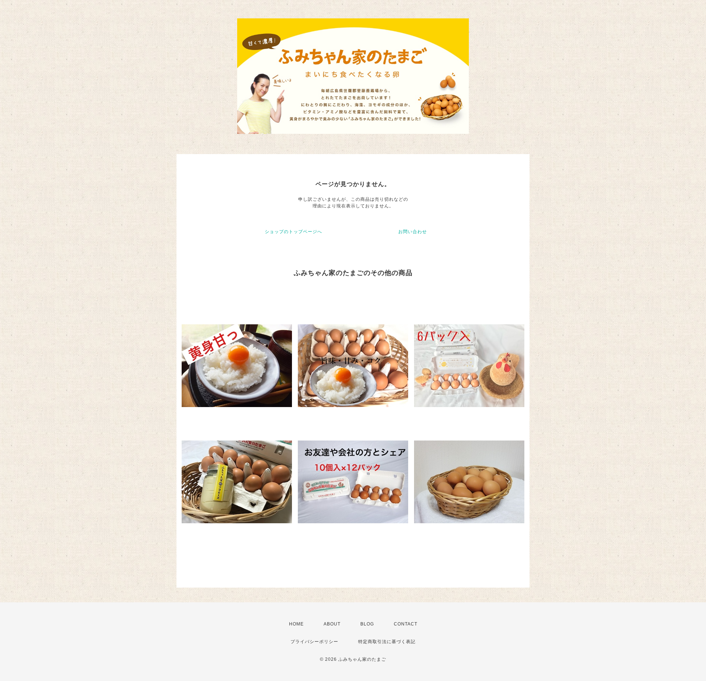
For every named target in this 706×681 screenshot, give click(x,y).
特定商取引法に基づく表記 (387, 641)
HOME (296, 624)
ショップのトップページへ (293, 231)
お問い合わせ (412, 231)
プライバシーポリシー (314, 641)
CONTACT (405, 624)
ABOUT (332, 624)
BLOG (367, 624)
